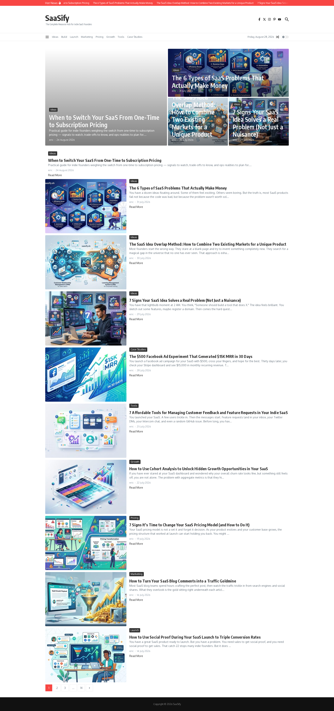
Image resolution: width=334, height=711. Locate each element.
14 (81, 688)
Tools (121, 36)
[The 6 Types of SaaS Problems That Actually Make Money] (85, 206)
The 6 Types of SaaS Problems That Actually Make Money (218, 81)
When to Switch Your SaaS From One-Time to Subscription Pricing (104, 121)
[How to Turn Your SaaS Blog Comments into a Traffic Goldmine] (85, 599)
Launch (74, 36)
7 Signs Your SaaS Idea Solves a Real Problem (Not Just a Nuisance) (258, 123)
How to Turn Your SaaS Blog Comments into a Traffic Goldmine (182, 580)
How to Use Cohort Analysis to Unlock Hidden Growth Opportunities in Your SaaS (198, 468)
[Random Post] (277, 37)
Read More (55, 175)
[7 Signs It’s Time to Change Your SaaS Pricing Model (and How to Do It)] (85, 543)
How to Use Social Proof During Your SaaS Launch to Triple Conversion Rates (195, 637)
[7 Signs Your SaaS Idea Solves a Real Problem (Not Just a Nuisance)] (85, 318)
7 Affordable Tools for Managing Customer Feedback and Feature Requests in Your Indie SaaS (208, 412)
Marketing (87, 36)
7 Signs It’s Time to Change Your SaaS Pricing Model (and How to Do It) (189, 524)
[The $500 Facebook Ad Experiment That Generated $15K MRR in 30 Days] (85, 374)
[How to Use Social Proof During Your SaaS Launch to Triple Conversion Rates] (85, 655)
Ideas (55, 36)
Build (64, 36)
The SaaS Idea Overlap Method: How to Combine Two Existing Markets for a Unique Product (193, 115)
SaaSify (57, 18)
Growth (110, 36)
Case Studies (134, 36)
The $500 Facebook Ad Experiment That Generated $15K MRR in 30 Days (190, 356)
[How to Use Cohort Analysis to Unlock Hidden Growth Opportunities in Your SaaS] (85, 487)
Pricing (99, 36)
